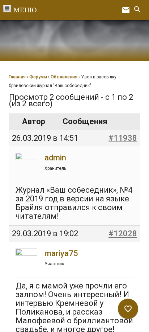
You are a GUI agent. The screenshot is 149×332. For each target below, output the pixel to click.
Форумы (38, 76)
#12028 (122, 233)
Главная (17, 76)
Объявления (64, 76)
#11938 (122, 138)
